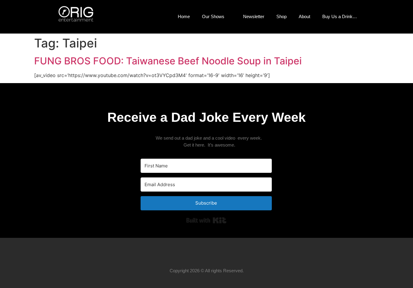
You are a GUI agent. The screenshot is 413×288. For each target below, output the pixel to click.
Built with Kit (206, 220)
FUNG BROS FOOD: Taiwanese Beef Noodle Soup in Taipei (168, 61)
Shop (281, 16)
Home (184, 16)
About (304, 16)
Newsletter (253, 16)
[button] (373, 17)
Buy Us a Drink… (339, 16)
